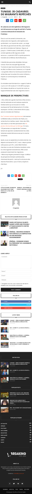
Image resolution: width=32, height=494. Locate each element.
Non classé (4, 435)
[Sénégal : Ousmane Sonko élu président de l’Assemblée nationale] (5, 243)
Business (5, 489)
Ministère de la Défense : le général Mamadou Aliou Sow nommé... (19, 336)
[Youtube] (22, 483)
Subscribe (27, 308)
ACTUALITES (4, 423)
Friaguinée (4, 17)
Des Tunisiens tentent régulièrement (12, 116)
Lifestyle (11, 489)
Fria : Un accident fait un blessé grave (20, 407)
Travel (21, 489)
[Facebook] (9, 483)
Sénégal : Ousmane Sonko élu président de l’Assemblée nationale (20, 243)
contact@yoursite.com (19, 473)
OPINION (3, 437)
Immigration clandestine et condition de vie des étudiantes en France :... (19, 402)
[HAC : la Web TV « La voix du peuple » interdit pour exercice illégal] (5, 329)
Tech (16, 489)
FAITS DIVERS (4, 430)
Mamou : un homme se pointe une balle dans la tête (24, 189)
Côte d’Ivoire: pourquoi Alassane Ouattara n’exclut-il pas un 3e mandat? (8, 190)
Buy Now (26, 489)
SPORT (2, 442)
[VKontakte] (18, 483)
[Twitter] (13, 483)
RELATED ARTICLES (10, 217)
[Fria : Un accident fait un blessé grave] (5, 409)
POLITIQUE (3, 428)
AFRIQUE (7, 5)
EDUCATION (4, 433)
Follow (28, 304)
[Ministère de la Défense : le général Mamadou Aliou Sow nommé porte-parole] (5, 337)
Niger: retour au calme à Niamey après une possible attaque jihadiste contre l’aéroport (19, 225)
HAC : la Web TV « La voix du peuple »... (20, 328)
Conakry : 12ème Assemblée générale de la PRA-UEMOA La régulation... (20, 321)
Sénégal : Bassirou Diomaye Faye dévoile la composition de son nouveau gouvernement (20, 234)
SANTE (2, 440)
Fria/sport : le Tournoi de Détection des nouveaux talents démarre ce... (20, 343)
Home (2, 5)
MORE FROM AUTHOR (21, 217)
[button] (30, 2)
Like (29, 301)
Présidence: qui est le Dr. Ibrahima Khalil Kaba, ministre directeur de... (20, 393)
